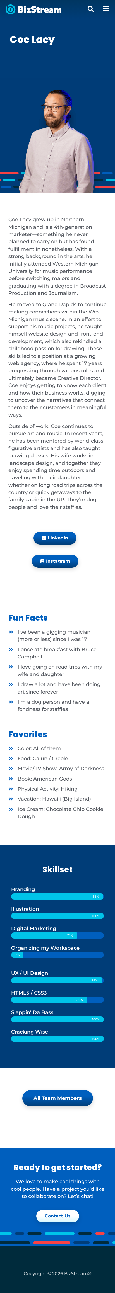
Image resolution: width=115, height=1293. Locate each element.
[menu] (106, 8)
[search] (91, 9)
